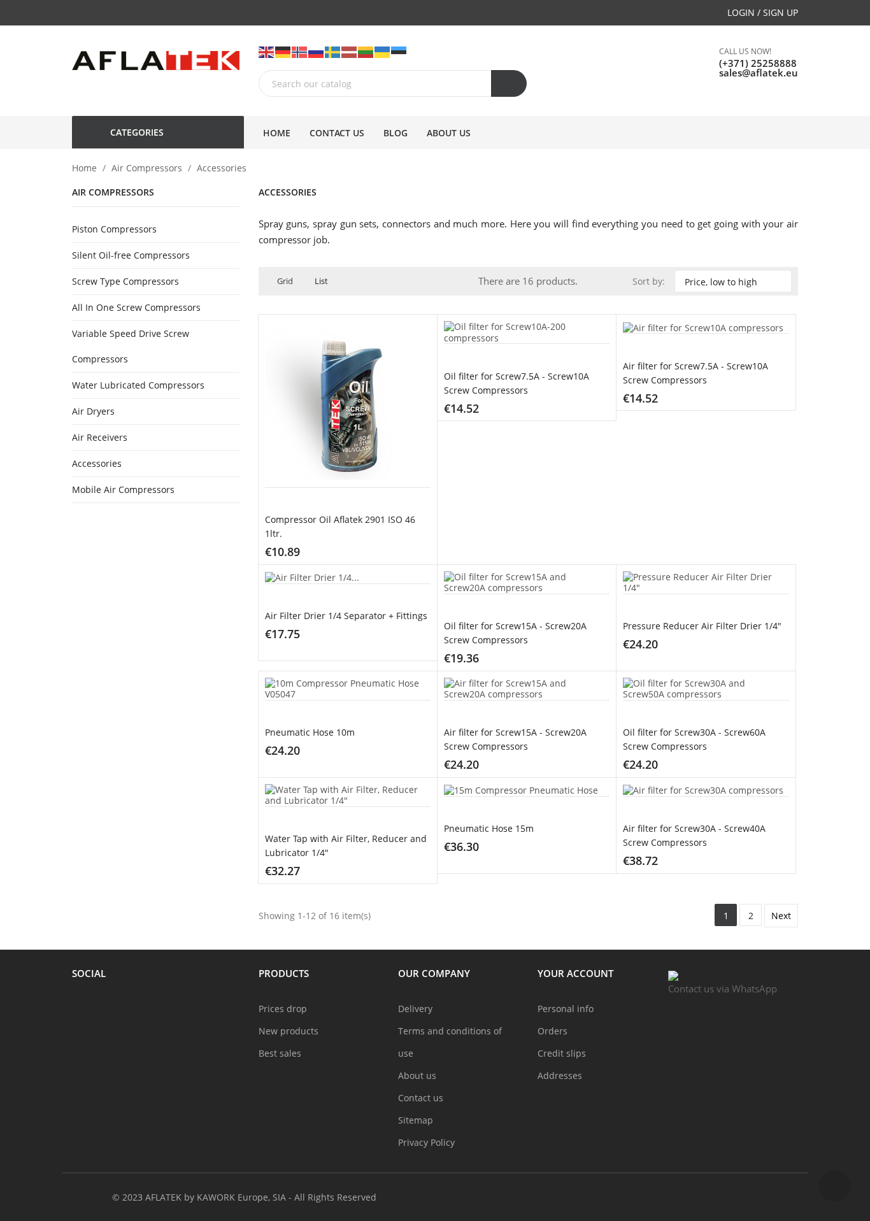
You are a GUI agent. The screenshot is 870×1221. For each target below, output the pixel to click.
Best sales (280, 1053)
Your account (575, 973)
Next (781, 916)
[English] (267, 51)
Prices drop (283, 1009)
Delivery (415, 1009)
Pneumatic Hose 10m (310, 732)
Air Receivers (99, 437)
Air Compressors (113, 192)
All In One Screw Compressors (136, 307)
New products (288, 1031)
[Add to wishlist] (398, 554)
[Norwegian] (300, 51)
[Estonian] (399, 51)
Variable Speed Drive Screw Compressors (130, 346)
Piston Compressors (114, 229)
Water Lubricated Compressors (138, 385)
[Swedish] (333, 51)
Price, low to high (731, 281)
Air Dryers (93, 411)
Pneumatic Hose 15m (489, 828)
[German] (283, 51)
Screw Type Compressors (125, 281)
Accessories (97, 463)
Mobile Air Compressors (123, 489)
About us (417, 1075)
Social (89, 973)
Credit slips (562, 1053)
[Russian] (316, 51)
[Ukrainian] (382, 51)
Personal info (566, 1009)
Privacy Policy (426, 1142)
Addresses (560, 1075)
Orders (552, 1031)
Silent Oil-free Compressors (131, 255)
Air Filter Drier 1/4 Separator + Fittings (346, 616)
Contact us (420, 1098)
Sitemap (415, 1120)
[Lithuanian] (366, 51)
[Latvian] (349, 51)
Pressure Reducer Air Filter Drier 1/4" (702, 626)
